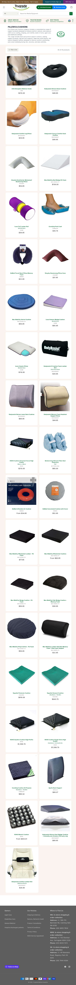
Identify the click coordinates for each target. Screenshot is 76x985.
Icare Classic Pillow (21, 367)
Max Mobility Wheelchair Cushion (55, 554)
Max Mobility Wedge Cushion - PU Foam (22, 601)
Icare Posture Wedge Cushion (55, 320)
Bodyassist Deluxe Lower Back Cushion (21, 414)
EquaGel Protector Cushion (21, 693)
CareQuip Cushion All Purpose (21, 788)
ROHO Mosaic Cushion (21, 834)
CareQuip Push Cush (55, 226)
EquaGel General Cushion (55, 694)
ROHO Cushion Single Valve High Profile (55, 741)
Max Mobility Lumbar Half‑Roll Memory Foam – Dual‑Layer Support (55, 647)
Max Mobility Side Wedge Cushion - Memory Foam (55, 601)
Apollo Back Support (55, 788)
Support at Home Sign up (53, 2)
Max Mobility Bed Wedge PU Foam (55, 180)
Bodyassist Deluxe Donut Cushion (55, 88)
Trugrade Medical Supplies (40, 982)
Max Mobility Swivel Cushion (21, 319)
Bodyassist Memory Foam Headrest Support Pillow (55, 415)
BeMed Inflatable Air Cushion (21, 509)
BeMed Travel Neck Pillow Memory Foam (21, 273)
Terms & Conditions (33, 927)
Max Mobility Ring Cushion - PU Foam (22, 646)
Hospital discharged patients (14, 927)
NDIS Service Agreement (35, 936)
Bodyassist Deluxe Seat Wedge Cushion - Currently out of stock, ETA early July (55, 835)
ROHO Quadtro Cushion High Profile (21, 739)
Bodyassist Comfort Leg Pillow (21, 133)
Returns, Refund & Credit (35, 919)
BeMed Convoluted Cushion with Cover (55, 509)
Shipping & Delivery (33, 915)
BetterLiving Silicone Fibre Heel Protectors (55, 462)
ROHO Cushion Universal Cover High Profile (21, 462)
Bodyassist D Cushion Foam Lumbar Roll (55, 367)
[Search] (71, 13)
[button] (4, 7)
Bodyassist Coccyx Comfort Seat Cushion (55, 134)
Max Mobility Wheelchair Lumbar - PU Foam (21, 554)
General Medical (10, 923)
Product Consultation (34, 923)
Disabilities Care (10, 919)
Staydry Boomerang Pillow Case (55, 273)
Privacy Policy (32, 931)
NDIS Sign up (70, 2)
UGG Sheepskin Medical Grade (22, 88)
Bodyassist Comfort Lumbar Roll (22, 882)
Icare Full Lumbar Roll (22, 227)
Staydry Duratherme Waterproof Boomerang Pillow (21, 180)
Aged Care (8, 915)
